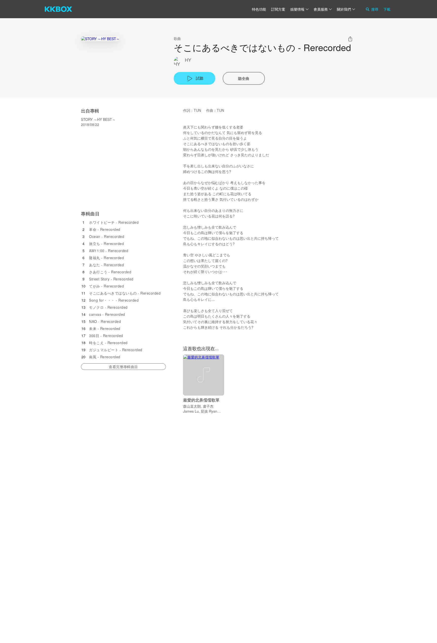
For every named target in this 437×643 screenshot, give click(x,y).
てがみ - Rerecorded (106, 286)
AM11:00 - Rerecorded (108, 250)
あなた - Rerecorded (106, 264)
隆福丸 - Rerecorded (106, 257)
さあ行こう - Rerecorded (110, 271)
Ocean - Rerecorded (106, 236)
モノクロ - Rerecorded (108, 307)
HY (188, 60)
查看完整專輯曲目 (123, 366)
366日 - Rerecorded (106, 335)
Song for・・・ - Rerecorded (114, 300)
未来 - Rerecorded (104, 328)
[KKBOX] (58, 9)
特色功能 (259, 9)
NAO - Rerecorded (105, 321)
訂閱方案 (278, 9)
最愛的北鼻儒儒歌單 (201, 400)
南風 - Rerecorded (104, 356)
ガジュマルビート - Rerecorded (115, 349)
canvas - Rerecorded (107, 314)
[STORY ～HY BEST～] (100, 38)
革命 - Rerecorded (104, 229)
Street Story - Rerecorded (111, 278)
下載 (386, 9)
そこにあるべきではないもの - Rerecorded (125, 293)
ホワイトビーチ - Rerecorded (114, 222)
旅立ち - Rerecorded (106, 243)
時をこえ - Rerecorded (108, 342)
